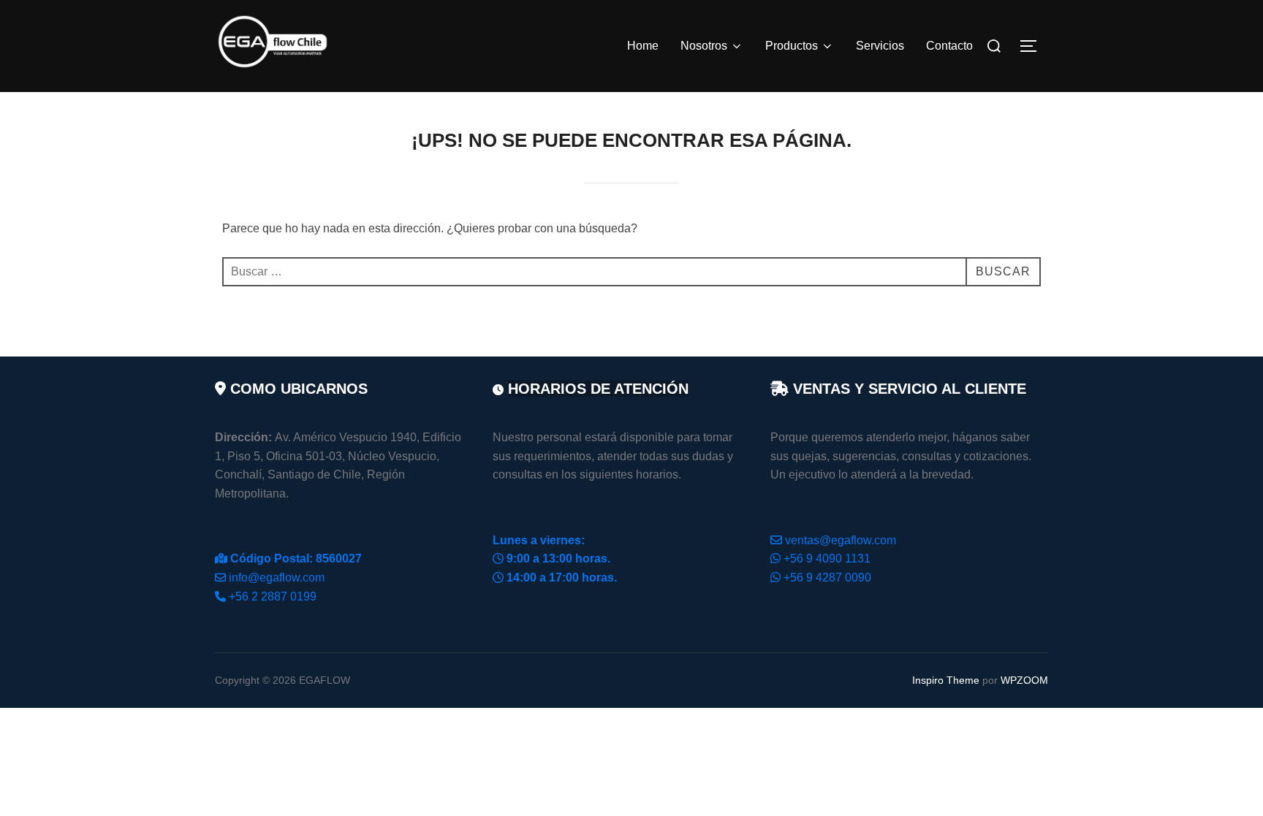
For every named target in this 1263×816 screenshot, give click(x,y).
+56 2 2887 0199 (272, 596)
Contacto (949, 45)
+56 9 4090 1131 (827, 558)
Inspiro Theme (945, 680)
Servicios (880, 45)
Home (643, 45)
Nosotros (703, 45)
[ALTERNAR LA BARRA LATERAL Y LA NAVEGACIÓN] (1033, 46)
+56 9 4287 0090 (827, 577)
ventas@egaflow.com (840, 540)
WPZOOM (1024, 680)
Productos (791, 45)
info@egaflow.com (277, 577)
